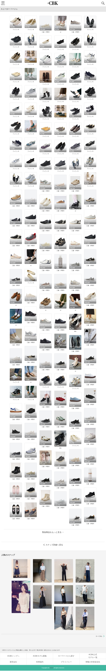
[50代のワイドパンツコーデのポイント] (42, 571)
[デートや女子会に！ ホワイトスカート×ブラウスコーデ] (21, 597)
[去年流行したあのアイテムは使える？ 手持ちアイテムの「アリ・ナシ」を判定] (21, 568)
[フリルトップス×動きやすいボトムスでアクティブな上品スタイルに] (63, 618)
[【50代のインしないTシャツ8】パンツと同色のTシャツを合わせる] (63, 571)
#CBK (51, 667)
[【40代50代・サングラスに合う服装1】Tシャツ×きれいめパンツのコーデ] (85, 618)
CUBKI (53, 3)
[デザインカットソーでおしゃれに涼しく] (85, 571)
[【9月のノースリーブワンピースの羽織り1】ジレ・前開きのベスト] (42, 597)
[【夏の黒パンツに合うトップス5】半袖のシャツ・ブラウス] (63, 594)
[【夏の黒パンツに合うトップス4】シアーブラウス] (85, 594)
